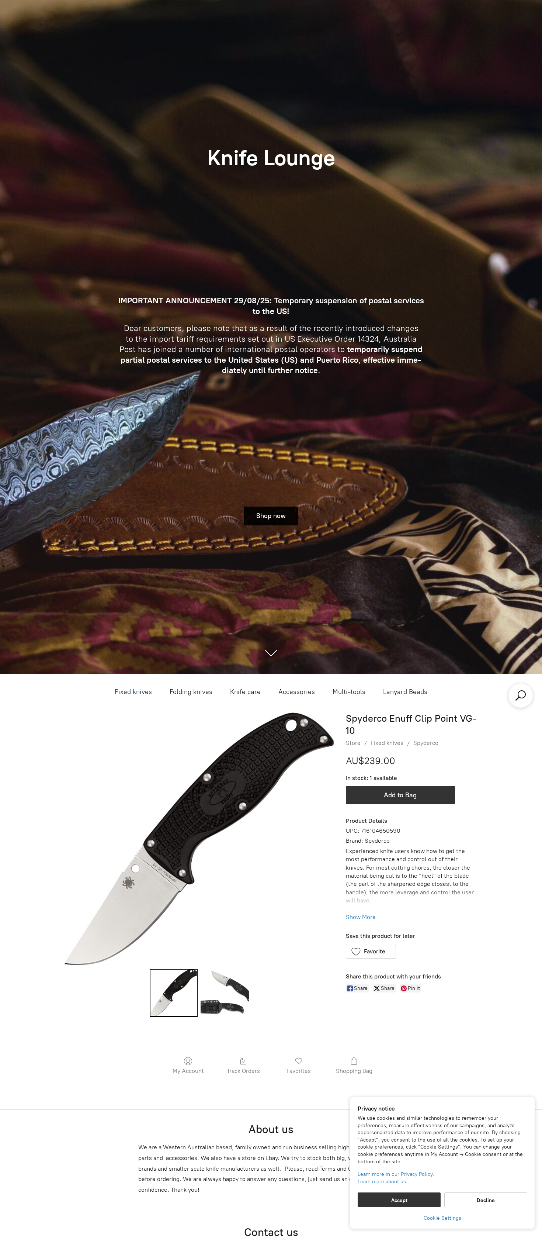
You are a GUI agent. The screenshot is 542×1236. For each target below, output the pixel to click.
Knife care (245, 692)
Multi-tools (349, 692)
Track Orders (243, 1070)
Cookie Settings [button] (442, 1218)
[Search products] (520, 695)
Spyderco (425, 742)
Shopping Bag (354, 1070)
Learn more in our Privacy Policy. (396, 1174)
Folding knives (191, 692)
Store (353, 742)
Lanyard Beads (405, 692)
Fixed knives (133, 692)
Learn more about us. (382, 1181)
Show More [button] (361, 917)
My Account (188, 1070)
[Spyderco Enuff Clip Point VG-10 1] (225, 993)
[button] (371, 951)
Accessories (296, 692)
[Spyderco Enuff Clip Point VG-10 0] (174, 993)
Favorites (298, 1070)
